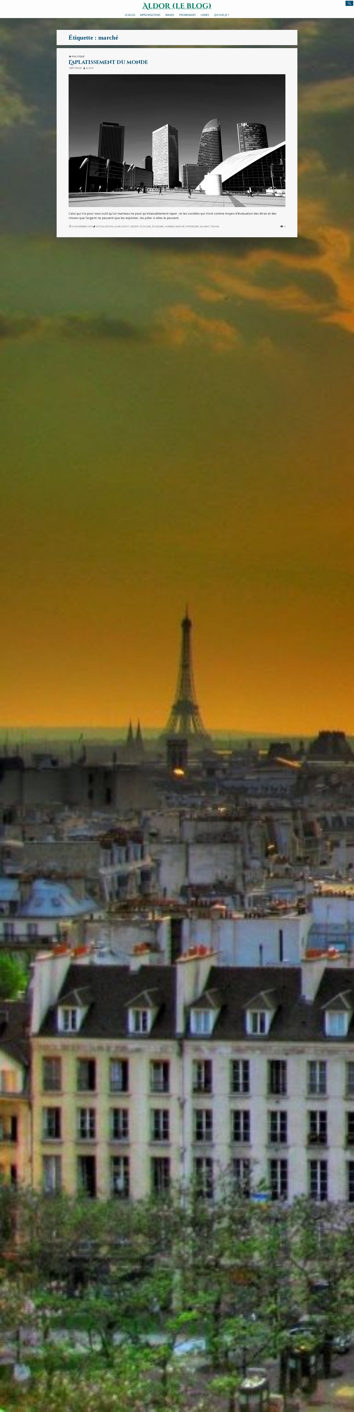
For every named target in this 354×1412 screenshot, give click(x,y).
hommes (169, 226)
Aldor (89, 68)
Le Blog (130, 15)
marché (179, 226)
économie (158, 226)
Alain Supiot (121, 226)
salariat (205, 226)
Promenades (187, 15)
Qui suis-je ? (221, 15)
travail (215, 226)
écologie (145, 226)
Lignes (205, 15)
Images (169, 15)
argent (134, 226)
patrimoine (192, 226)
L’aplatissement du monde (108, 62)
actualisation (104, 226)
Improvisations (150, 15)
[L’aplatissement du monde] (177, 140)
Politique (78, 56)
